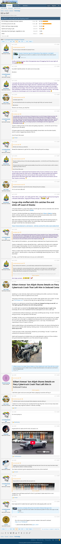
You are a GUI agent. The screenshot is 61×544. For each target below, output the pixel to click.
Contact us (33, 540)
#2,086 (58, 141)
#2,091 (58, 260)
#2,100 (58, 516)
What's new (16, 5)
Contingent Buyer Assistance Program (14, 39)
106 (19, 41)
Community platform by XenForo (30, 542)
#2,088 (58, 181)
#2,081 (58, 44)
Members (25, 5)
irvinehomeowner (6, 15)
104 (13, 41)
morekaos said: (16, 114)
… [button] (8, 41)
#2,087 (58, 155)
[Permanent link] (12, 290)
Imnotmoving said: (17, 399)
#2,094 (58, 396)
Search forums (17, 8)
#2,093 (58, 375)
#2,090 (58, 229)
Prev (4, 41)
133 (27, 41)
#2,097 (58, 460)
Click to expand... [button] (36, 275)
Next (30, 41)
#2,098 (58, 475)
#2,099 (58, 501)
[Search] (58, 5)
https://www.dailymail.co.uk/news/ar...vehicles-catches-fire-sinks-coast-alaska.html (35, 226)
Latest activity (4, 8)
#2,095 (58, 411)
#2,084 (58, 94)
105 (16, 41)
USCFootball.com (18, 300)
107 (22, 41)
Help (53, 540)
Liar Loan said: (16, 144)
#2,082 (58, 66)
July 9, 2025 (35, 524)
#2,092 (58, 281)
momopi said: (16, 478)
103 (11, 41)
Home (3, 5)
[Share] (55, 44)
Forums (9, 5)
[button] (21, 5)
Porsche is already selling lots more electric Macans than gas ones (35, 508)
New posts (10, 8)
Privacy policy (48, 540)
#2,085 (58, 111)
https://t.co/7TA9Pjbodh (21, 522)
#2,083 (58, 80)
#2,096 (58, 426)
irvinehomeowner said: (18, 47)
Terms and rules (40, 540)
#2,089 (58, 194)
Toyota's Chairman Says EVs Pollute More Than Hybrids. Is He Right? (36, 53)
